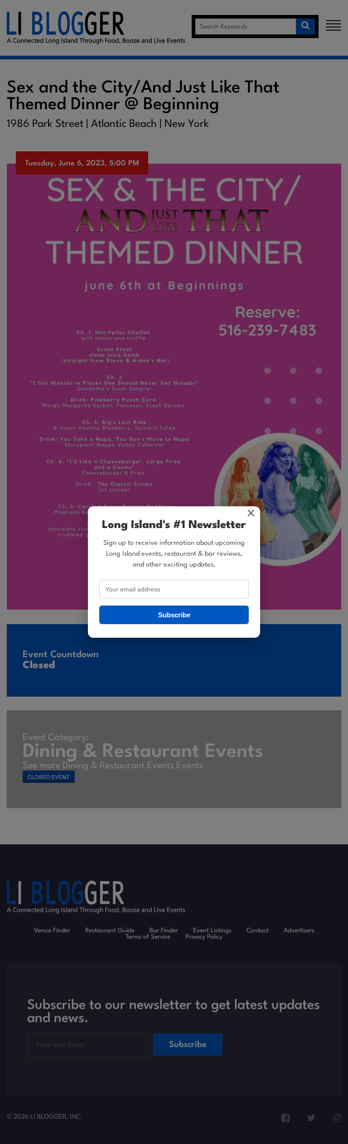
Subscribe (174, 615)
